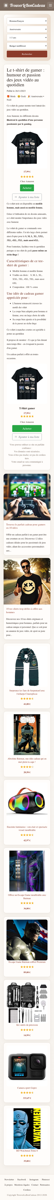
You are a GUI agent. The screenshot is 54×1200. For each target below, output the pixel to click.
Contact (34, 1184)
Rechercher (27, 54)
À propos (8, 1184)
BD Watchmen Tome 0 (27, 1150)
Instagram (34, 1179)
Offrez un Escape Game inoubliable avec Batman (27, 896)
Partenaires (45, 1184)
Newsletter (9, 1179)
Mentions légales (22, 1184)
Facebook (21, 1179)
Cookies (27, 1189)
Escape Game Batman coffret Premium (27, 961)
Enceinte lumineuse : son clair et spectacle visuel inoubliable (27, 828)
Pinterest (46, 1179)
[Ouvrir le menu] (50, 5)
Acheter (27, 188)
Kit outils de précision (27, 1024)
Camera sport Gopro (27, 1087)
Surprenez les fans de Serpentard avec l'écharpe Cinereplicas (27, 692)
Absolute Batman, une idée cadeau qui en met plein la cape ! (27, 760)
